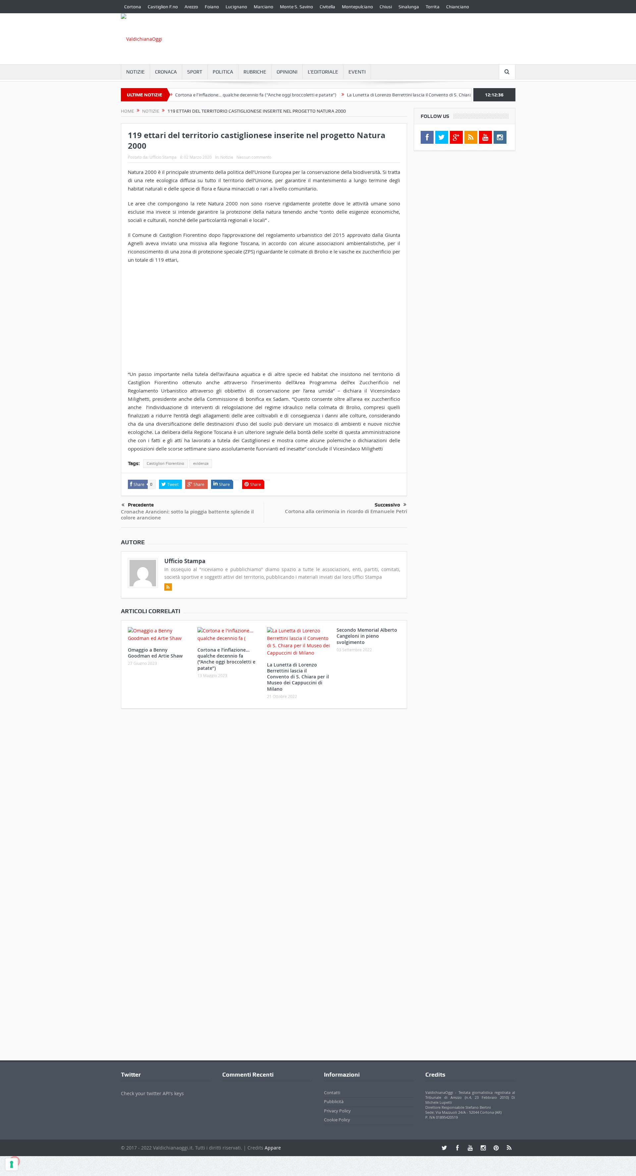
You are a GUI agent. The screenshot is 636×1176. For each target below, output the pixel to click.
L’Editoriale (323, 72)
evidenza (200, 463)
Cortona (132, 6)
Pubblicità (334, 1101)
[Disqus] (264, 801)
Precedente (141, 505)
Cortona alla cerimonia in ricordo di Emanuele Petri (346, 511)
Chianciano (457, 6)
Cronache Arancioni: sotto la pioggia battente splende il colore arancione (187, 514)
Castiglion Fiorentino (165, 463)
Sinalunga (408, 6)
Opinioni (287, 72)
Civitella (327, 6)
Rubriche (254, 72)
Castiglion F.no (163, 6)
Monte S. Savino (296, 6)
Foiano (212, 6)
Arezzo (191, 6)
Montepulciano (357, 6)
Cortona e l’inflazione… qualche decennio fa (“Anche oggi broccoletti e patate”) (233, 94)
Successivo (387, 505)
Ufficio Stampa (163, 157)
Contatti (332, 1093)
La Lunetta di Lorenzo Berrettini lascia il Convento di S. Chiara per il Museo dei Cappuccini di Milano (424, 94)
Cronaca (166, 72)
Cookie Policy (337, 1120)
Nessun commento (254, 157)
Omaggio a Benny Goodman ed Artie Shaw (155, 653)
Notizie (135, 72)
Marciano (263, 6)
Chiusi (386, 6)
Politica (223, 72)
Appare (273, 1148)
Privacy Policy (337, 1111)
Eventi (357, 72)
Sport (194, 72)
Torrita (433, 6)
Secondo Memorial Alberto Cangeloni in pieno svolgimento (367, 636)
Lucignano (236, 6)
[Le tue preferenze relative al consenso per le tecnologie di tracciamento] (11, 1164)
